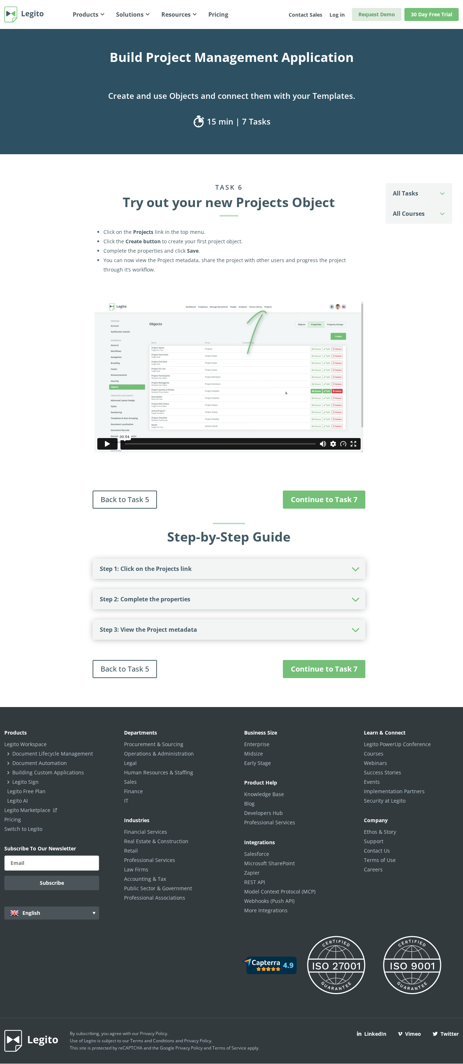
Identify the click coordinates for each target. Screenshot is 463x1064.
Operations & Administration (159, 753)
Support (373, 841)
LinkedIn (375, 1033)
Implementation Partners (394, 791)
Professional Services (149, 860)
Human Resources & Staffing (158, 772)
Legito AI (17, 800)
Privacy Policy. (198, 1041)
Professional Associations (154, 897)
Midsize (253, 753)
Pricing (12, 819)
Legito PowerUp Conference (397, 744)
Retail (131, 850)
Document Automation (39, 763)
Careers (373, 869)
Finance (133, 791)
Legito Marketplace (28, 810)
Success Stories (382, 772)
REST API (254, 882)
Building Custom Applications (48, 772)
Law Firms (136, 869)
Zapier (252, 872)
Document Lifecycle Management (52, 753)
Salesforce (256, 853)
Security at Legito (384, 800)
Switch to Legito (23, 828)
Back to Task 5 (125, 499)
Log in (337, 14)
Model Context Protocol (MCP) (279, 891)
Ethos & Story (380, 831)
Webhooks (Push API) (269, 900)
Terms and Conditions (152, 1041)
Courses (373, 753)
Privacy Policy (153, 1033)
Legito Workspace (25, 744)
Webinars (375, 763)
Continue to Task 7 (324, 499)
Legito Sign (25, 781)
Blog (249, 803)
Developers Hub (263, 812)
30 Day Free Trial (431, 14)
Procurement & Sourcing (153, 744)
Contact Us (377, 850)
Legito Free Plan (26, 791)
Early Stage (257, 763)
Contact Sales (305, 14)
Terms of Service (229, 1048)
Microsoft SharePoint (269, 863)
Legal (130, 763)
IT (126, 800)
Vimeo (413, 1033)
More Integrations (266, 910)
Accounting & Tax (145, 878)
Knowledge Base (264, 794)
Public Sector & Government (158, 888)
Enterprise (256, 744)
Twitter (450, 1033)
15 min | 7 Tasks (238, 121)
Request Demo (376, 14)
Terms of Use (380, 860)
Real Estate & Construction (156, 841)
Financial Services (145, 831)
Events (372, 781)
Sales (130, 781)
